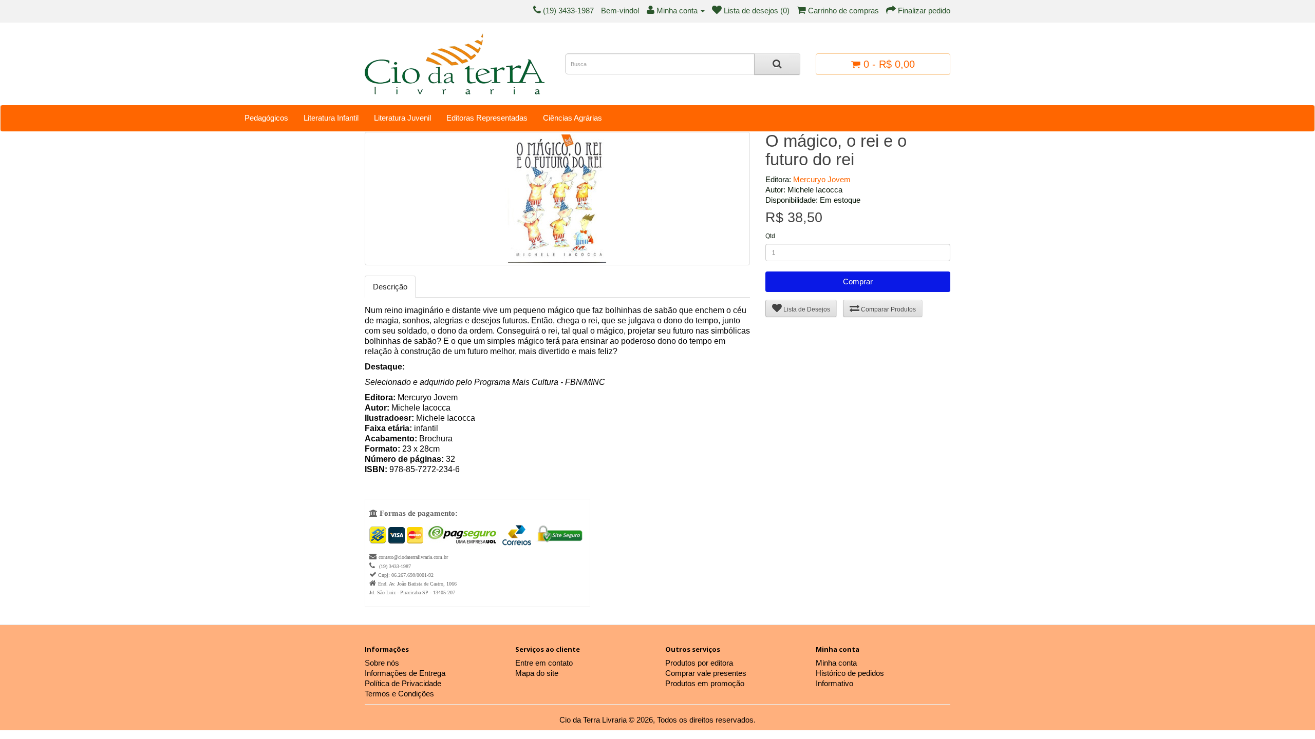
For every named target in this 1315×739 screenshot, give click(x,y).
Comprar (858, 281)
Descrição (390, 286)
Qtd (770, 236)
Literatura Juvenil (402, 117)
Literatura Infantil (331, 117)
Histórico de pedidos (850, 673)
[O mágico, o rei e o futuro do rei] (557, 198)
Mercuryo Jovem (822, 179)
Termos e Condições (399, 693)
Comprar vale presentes (705, 673)
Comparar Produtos (887, 309)
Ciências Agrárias (572, 117)
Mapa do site (536, 673)
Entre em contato (544, 662)
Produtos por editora (699, 662)
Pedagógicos (266, 117)
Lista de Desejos (806, 309)
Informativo (834, 683)
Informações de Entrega (405, 673)
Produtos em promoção (704, 683)
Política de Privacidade (403, 683)
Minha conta (836, 662)
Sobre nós (382, 662)
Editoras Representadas (487, 117)
